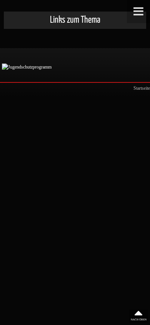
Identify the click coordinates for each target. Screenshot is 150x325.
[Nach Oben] (138, 316)
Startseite (141, 88)
